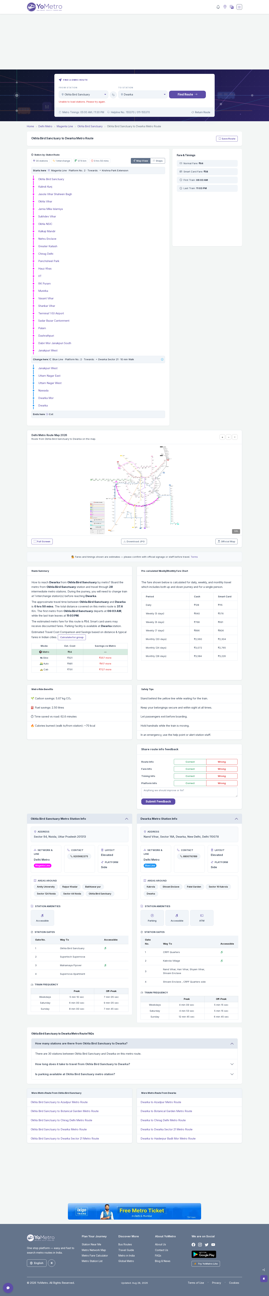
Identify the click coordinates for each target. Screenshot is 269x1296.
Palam (42, 328)
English (38, 1263)
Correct (190, 761)
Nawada (43, 390)
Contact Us (161, 1250)
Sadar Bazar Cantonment (53, 320)
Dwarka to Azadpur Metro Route (161, 1102)
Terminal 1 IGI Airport (51, 313)
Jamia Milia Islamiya (50, 209)
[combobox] (83, 94)
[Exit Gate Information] (47, 414)
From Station (68, 87)
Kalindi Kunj (45, 186)
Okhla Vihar (45, 201)
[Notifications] (218, 7)
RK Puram (44, 283)
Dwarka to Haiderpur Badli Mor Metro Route (168, 1138)
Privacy (216, 1282)
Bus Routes (125, 1244)
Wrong (222, 761)
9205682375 (80, 856)
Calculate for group (71, 637)
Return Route (202, 112)
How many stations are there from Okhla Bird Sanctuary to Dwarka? (81, 1043)
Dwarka (43, 405)
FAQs (158, 1255)
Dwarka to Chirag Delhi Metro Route (163, 1120)
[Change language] (231, 7)
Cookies (234, 1282)
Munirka (43, 291)
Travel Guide (126, 1250)
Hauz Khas (45, 268)
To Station (125, 87)
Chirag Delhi (45, 253)
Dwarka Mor (46, 398)
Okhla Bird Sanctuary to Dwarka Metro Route (59, 1129)
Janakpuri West (47, 350)
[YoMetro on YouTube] (213, 1245)
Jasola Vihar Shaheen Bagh (55, 194)
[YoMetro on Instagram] (200, 1245)
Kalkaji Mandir (46, 231)
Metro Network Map (94, 1250)
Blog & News (162, 1261)
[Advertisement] (134, 43)
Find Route (185, 94)
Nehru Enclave (47, 238)
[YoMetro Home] (44, 7)
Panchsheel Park (48, 261)
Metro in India (126, 1255)
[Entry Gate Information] (48, 170)
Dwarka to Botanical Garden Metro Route (166, 1111)
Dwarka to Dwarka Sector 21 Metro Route (167, 1129)
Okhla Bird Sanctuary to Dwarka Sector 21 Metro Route (65, 1138)
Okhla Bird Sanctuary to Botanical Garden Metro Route (65, 1111)
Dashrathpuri (46, 335)
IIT (40, 276)
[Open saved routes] (264, 1278)
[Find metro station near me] (224, 7)
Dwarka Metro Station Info (159, 818)
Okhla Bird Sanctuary (51, 179)
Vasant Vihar (46, 298)
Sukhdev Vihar (47, 216)
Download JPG (136, 541)
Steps (159, 160)
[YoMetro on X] (206, 1245)
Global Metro (126, 1261)
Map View (142, 160)
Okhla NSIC (45, 224)
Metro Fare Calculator (95, 1255)
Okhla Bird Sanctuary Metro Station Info (58, 818)
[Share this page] (263, 1269)
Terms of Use (196, 1282)
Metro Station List (92, 1261)
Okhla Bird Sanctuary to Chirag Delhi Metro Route (61, 1120)
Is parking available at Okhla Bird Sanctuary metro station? (75, 1074)
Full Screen (43, 541)
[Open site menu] (239, 7)
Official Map (228, 541)
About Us (160, 1244)
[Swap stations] (113, 94)
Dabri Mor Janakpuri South (54, 343)
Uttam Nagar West (49, 383)
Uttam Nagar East (49, 375)
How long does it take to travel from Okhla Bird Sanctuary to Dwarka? (82, 1064)
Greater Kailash (47, 246)
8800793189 (190, 856)
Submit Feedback (158, 801)
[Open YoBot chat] (8, 1288)
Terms (194, 556)
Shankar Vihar (46, 306)
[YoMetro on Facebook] (193, 1245)
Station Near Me (91, 1244)
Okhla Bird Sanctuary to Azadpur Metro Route (59, 1102)
